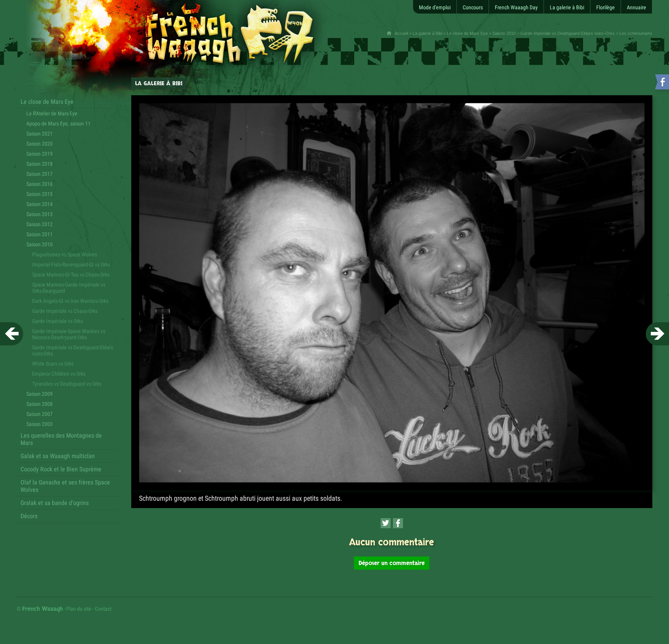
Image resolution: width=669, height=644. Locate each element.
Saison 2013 (39, 214)
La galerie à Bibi (427, 33)
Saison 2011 (39, 234)
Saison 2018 (39, 164)
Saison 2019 (39, 154)
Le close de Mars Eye (467, 33)
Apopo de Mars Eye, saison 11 (58, 123)
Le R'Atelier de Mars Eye (51, 113)
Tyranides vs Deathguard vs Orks (66, 384)
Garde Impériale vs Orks (57, 321)
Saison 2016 (39, 184)
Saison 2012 (39, 224)
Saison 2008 (39, 404)
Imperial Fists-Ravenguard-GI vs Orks (71, 264)
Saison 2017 (39, 174)
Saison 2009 (39, 394)
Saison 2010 (504, 33)
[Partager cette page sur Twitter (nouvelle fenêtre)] (386, 523)
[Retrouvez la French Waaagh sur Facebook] (661, 83)
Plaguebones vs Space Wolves (64, 254)
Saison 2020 (39, 144)
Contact (103, 609)
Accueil (401, 33)
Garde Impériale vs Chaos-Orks (65, 311)
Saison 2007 (39, 414)
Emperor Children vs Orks (59, 374)
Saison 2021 (39, 134)
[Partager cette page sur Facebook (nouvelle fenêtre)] (398, 523)
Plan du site (78, 609)
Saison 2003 (39, 424)
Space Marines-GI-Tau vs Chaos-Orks (71, 274)
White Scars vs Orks (53, 364)
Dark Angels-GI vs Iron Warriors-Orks (70, 301)
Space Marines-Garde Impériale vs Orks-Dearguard (68, 288)
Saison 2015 (39, 194)
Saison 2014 (39, 204)
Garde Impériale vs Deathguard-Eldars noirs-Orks (567, 33)
